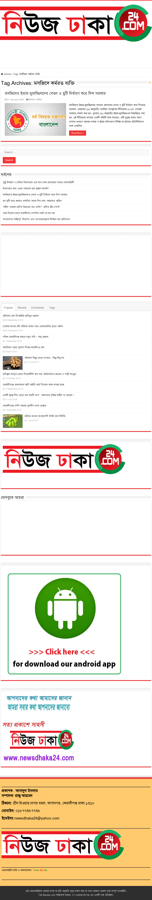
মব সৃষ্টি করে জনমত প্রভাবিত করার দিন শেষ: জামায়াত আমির (32, 200)
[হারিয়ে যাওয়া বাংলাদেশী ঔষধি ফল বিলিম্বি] (13, 421)
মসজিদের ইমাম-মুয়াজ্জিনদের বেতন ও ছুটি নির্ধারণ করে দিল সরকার (55, 93)
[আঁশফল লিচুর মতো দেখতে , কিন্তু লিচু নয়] (13, 363)
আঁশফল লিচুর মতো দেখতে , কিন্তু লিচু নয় (44, 357)
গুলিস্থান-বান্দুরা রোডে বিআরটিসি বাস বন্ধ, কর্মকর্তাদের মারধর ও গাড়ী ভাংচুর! (39, 374)
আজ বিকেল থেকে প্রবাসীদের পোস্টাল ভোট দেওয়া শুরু (29, 213)
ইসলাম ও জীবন (35, 99)
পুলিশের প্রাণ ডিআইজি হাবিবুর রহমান (21, 315)
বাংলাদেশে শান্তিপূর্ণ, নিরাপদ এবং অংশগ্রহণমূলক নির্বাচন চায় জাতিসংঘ (36, 219)
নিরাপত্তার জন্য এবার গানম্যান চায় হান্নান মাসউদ (26, 188)
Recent (22, 307)
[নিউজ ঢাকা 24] (76, 22)
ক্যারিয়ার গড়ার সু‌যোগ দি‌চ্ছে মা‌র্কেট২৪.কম (23, 347)
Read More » (77, 133)
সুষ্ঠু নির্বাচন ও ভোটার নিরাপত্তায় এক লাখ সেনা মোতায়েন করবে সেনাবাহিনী (38, 182)
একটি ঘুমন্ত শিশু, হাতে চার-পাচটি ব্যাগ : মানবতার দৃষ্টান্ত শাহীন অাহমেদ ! (38, 395)
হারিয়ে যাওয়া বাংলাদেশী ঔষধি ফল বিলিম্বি (45, 416)
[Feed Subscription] (150, 82)
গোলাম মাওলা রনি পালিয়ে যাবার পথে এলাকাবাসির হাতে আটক (33, 326)
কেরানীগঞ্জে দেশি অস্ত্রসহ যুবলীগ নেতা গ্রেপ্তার (24, 405)
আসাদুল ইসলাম (27, 790)
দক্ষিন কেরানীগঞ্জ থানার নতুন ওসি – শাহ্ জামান (25, 336)
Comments (37, 307)
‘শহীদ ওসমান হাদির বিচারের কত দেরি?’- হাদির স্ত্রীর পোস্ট (31, 207)
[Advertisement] (76, 55)
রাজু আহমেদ (23, 795)
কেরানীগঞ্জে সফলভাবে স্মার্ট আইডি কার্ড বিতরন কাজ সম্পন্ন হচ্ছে (33, 384)
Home (7, 74)
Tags (52, 307)
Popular (8, 307)
